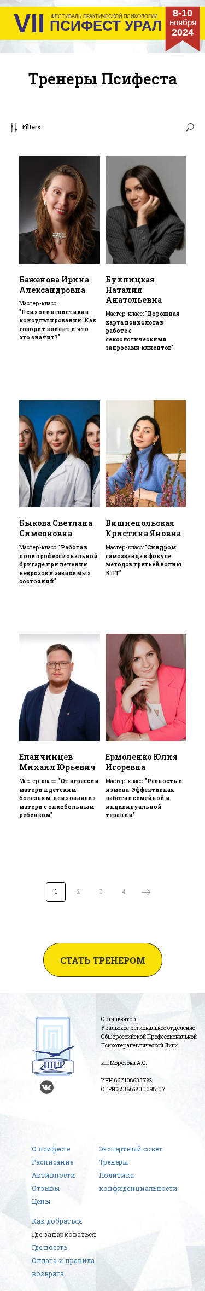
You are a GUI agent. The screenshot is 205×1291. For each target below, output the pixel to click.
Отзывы (46, 1188)
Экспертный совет (130, 1148)
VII (29, 23)
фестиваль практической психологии (104, 16)
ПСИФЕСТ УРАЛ (106, 25)
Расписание (52, 1161)
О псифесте (51, 1148)
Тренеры (113, 1161)
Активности (53, 1175)
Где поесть (49, 1247)
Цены (41, 1201)
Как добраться (57, 1221)
